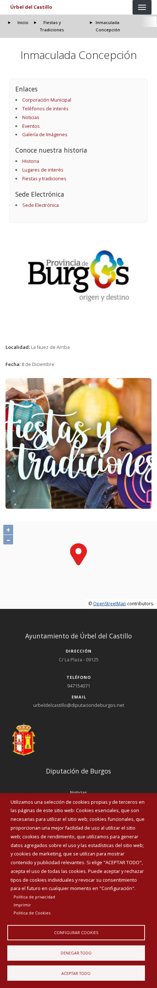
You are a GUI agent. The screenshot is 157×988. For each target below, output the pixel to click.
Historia (30, 161)
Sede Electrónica (40, 205)
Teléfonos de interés (45, 108)
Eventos (31, 126)
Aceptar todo (76, 973)
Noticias (30, 117)
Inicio (23, 22)
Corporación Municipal (46, 100)
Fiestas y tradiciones (44, 178)
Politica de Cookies (32, 913)
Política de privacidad (34, 897)
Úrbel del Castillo (31, 7)
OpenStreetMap (109, 604)
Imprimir (22, 905)
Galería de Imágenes (45, 134)
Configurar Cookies (76, 932)
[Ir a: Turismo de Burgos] (78, 276)
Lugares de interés (43, 169)
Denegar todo (76, 953)
